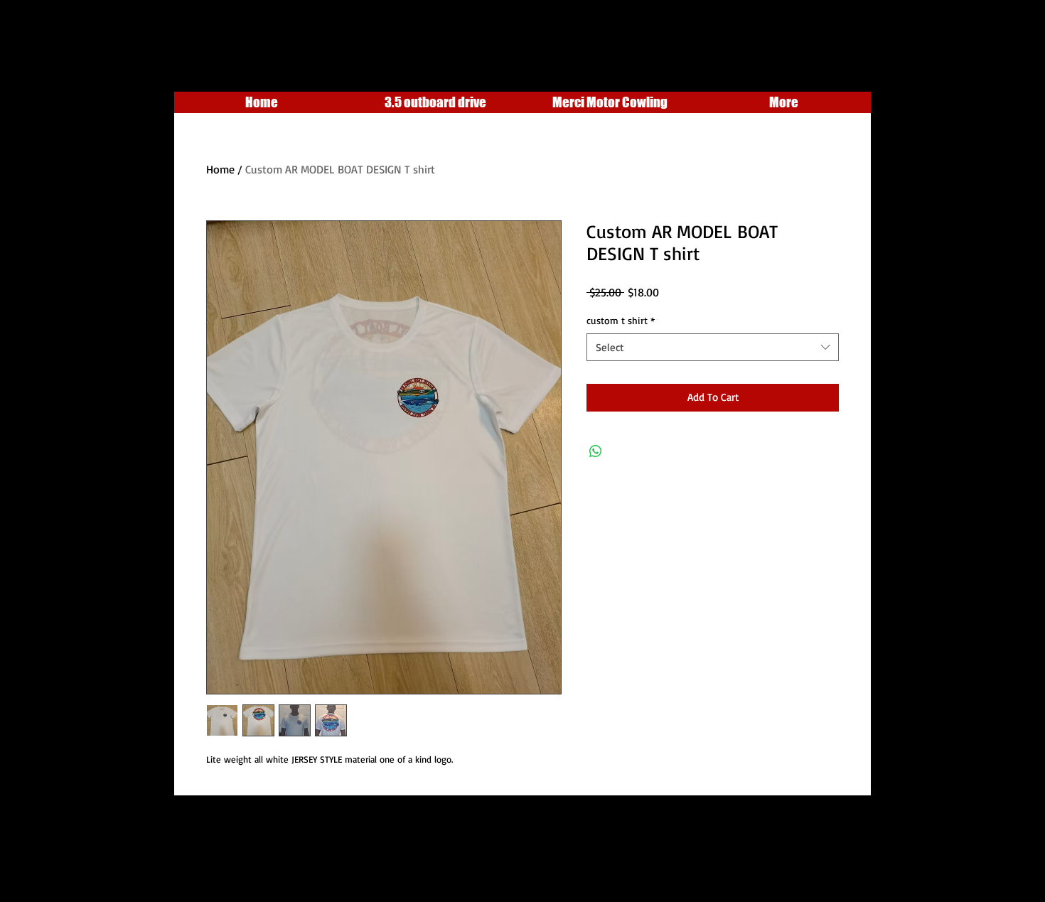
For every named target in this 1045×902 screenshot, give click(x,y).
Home (220, 169)
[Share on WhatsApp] (595, 451)
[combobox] (712, 347)
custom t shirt (620, 320)
